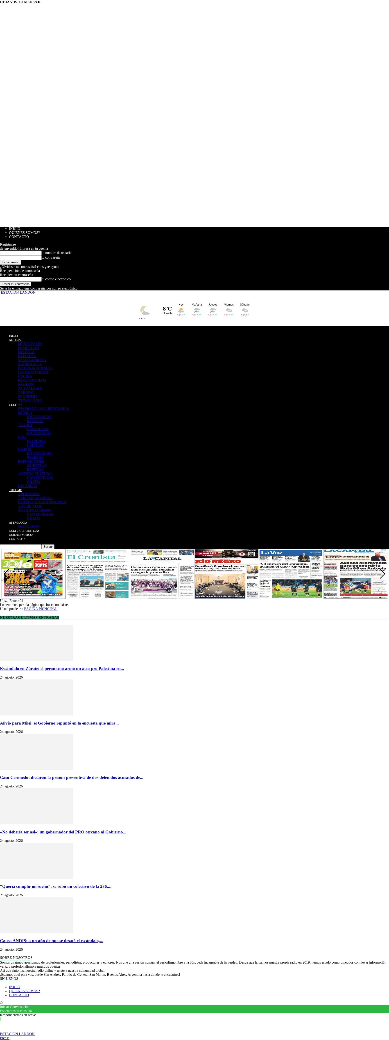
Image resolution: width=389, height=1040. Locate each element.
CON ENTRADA (40, 478)
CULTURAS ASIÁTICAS (24, 530)
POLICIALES (28, 348)
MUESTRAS (37, 465)
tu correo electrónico (56, 279)
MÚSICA (25, 413)
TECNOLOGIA (30, 401)
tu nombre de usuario (57, 253)
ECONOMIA (28, 396)
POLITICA (26, 352)
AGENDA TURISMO (34, 510)
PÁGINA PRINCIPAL (40, 609)
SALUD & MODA (32, 360)
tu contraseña (51, 257)
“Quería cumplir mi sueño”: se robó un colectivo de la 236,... (55, 886)
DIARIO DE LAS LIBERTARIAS (43, 409)
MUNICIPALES (30, 344)
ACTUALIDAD (30, 388)
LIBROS (24, 449)
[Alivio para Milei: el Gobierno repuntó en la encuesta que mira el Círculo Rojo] (36, 714)
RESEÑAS (35, 421)
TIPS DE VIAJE (30, 506)
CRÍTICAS (35, 445)
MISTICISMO (28, 526)
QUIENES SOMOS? (24, 233)
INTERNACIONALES (35, 368)
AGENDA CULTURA (35, 474)
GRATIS (33, 482)
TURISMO (26, 392)
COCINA (25, 376)
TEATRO (25, 425)
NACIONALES (30, 364)
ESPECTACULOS (32, 380)
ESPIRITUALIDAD (33, 372)
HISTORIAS (27, 486)
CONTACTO (19, 237)
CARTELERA (38, 429)
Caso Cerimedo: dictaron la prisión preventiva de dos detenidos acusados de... (71, 777)
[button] (383, 574)
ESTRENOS (36, 441)
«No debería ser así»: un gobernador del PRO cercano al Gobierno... (63, 832)
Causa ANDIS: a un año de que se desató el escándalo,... (51, 940)
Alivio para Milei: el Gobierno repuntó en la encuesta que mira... (59, 723)
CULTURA (16, 405)
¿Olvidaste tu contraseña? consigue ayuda (29, 267)
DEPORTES (27, 356)
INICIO (14, 228)
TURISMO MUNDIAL (35, 498)
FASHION (26, 384)
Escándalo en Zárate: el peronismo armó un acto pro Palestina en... (62, 668)
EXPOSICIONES (31, 461)
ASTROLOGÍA (18, 522)
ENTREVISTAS (39, 417)
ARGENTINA (29, 494)
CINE (22, 437)
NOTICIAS (15, 340)
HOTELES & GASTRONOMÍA (42, 502)
